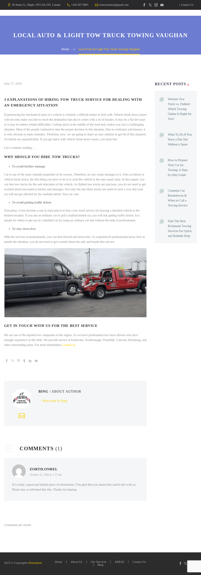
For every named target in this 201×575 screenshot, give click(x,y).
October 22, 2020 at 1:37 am (46, 474)
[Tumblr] (24, 360)
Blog (145, 21)
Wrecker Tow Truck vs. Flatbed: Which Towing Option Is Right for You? (179, 108)
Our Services (83, 21)
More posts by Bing (55, 400)
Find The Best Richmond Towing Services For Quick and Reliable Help (180, 228)
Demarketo (35, 562)
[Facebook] (144, 4)
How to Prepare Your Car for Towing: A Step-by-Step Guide (178, 167)
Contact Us (187, 4)
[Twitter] (150, 4)
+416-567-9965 (79, 4)
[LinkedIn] (30, 360)
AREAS (104, 21)
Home (40, 21)
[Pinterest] (18, 360)
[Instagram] (156, 4)
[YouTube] (162, 4)
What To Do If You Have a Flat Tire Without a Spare (180, 139)
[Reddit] (36, 360)
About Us (59, 21)
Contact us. (69, 345)
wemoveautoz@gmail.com (114, 4)
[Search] (157, 21)
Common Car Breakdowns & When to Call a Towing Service (177, 198)
